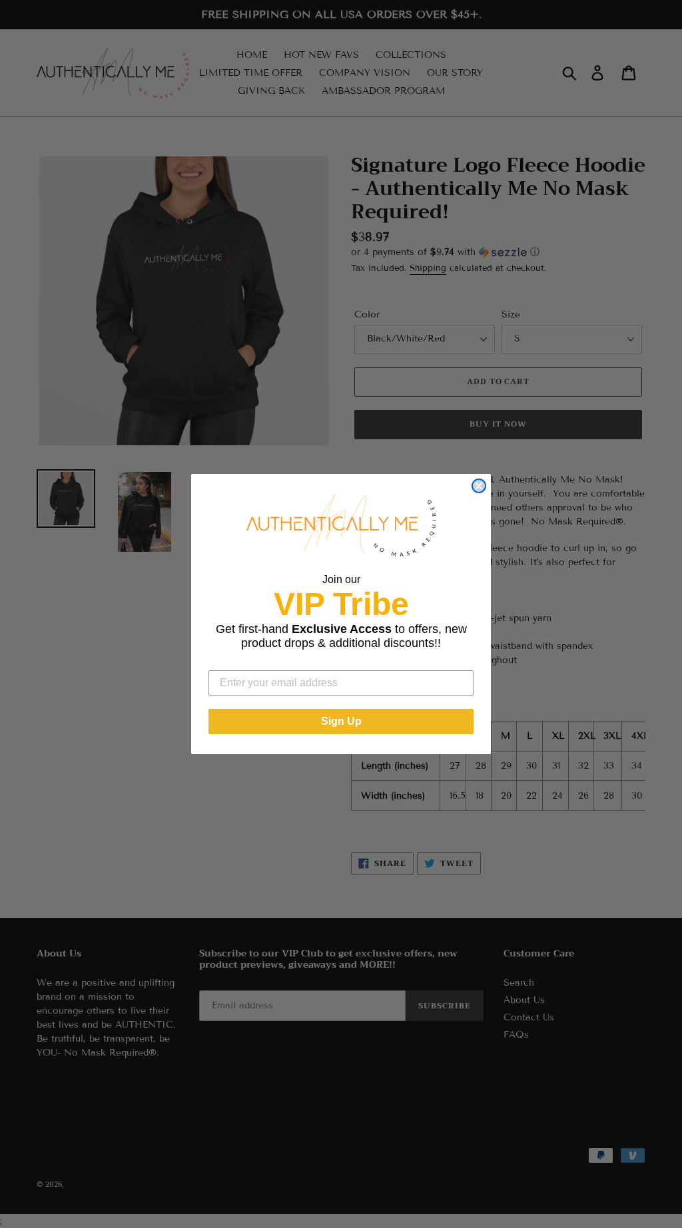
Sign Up (341, 721)
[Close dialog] (479, 486)
